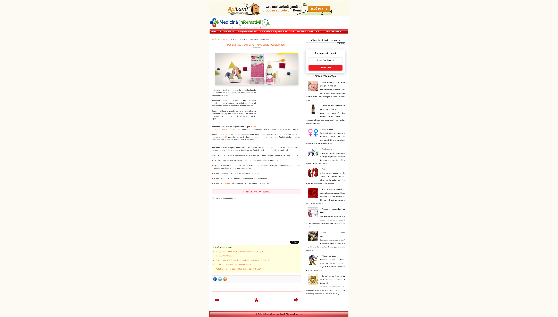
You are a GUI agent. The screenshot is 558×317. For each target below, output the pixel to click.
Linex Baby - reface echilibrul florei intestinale (233, 265)
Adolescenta (327, 149)
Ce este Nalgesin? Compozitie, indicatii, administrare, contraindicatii (242, 260)
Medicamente (222, 39)
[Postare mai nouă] (216, 301)
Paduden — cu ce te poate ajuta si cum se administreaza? (238, 269)
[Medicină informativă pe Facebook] (215, 281)
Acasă (214, 39)
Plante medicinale (329, 256)
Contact (290, 314)
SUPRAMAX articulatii (224, 256)
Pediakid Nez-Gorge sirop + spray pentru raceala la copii (256, 45)
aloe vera (226, 183)
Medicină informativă (217, 17)
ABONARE (326, 67)
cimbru (262, 135)
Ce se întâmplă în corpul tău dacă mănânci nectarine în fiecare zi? (332, 279)
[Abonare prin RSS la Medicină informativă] (225, 281)
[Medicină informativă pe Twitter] (220, 281)
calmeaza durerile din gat (231, 129)
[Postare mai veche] (296, 301)
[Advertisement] (279, 107)
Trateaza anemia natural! (332, 189)
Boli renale (326, 169)
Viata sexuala (327, 129)
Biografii (282, 314)
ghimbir (224, 137)
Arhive (275, 314)
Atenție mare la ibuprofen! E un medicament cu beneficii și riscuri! (241, 252)
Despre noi (298, 314)
